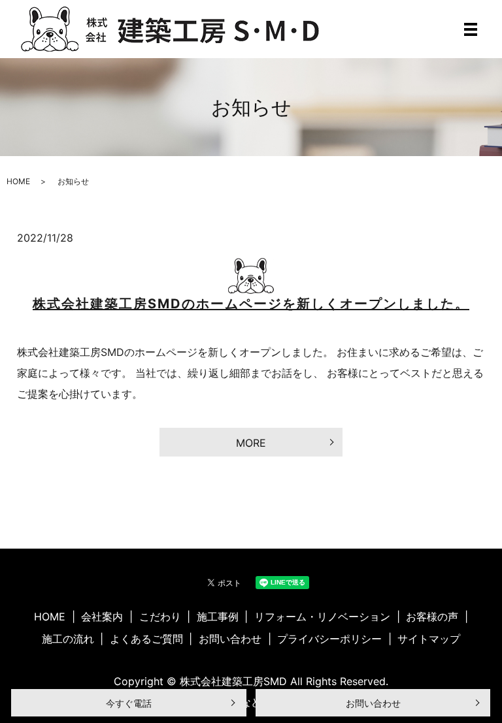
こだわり (160, 616)
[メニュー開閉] (470, 29)
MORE (251, 442)
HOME (18, 181)
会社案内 (102, 616)
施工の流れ (68, 638)
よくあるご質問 (146, 638)
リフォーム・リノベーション (322, 616)
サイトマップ (428, 638)
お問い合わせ (373, 703)
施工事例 (218, 616)
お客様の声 (432, 616)
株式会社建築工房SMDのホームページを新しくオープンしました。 (251, 304)
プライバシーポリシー (329, 638)
